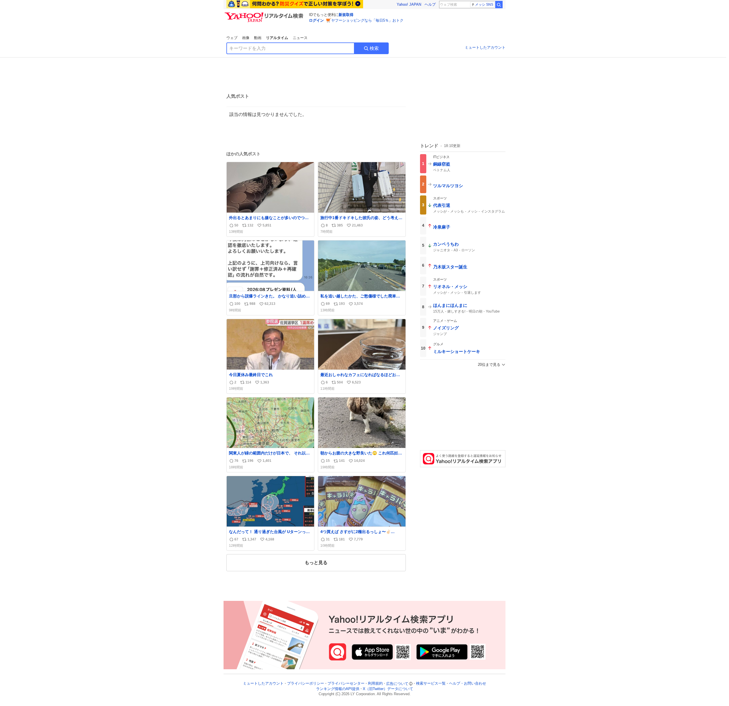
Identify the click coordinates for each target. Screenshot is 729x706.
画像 (245, 38)
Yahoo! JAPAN (409, 4)
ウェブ (231, 38)
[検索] (499, 4)
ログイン (316, 20)
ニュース (300, 38)
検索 (374, 48)
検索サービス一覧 (431, 683)
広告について (397, 683)
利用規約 (375, 683)
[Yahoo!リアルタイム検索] (265, 14)
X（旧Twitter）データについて (388, 689)
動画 (257, 38)
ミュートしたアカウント (485, 47)
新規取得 (346, 15)
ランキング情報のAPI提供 (337, 689)
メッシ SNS (484, 5)
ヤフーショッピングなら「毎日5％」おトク (367, 20)
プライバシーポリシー (305, 683)
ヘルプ (430, 4)
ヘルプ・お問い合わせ (467, 683)
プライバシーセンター (345, 683)
